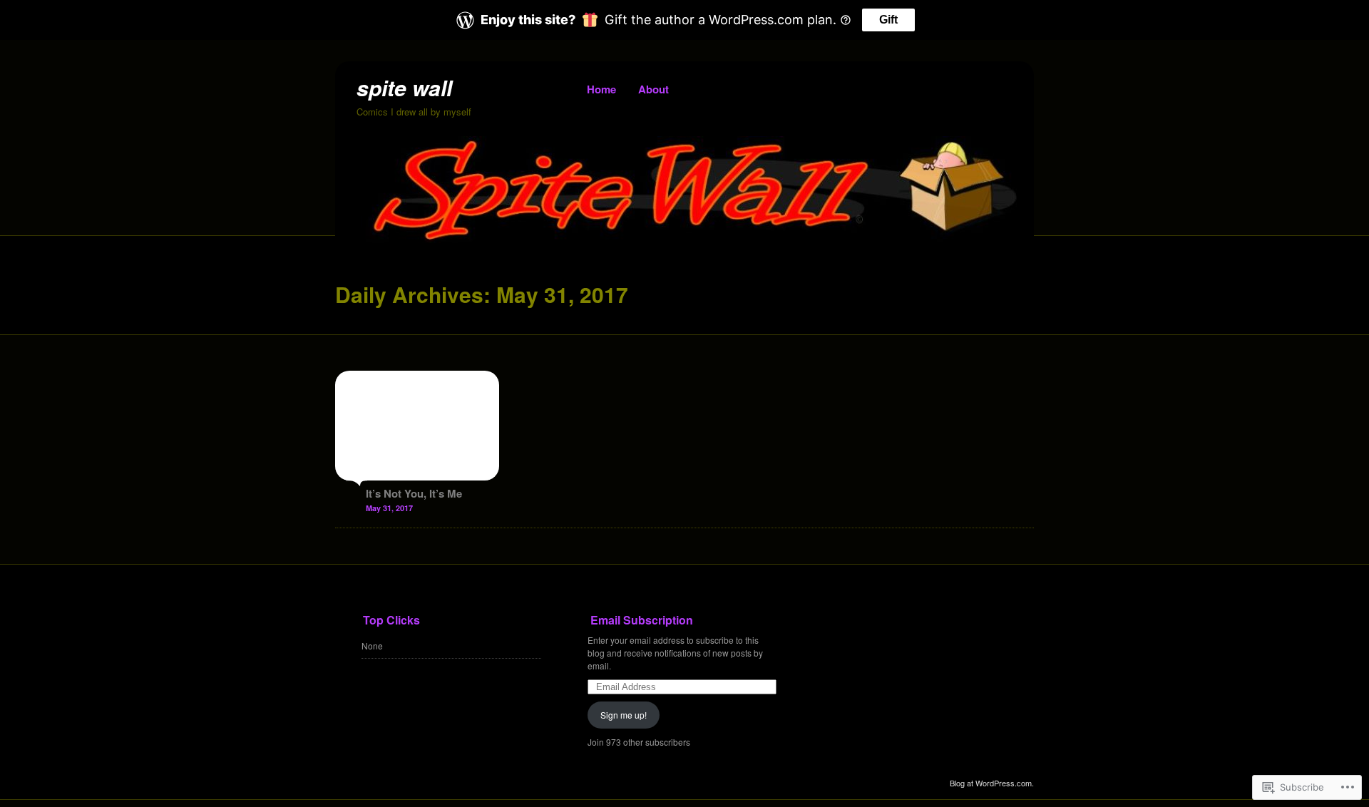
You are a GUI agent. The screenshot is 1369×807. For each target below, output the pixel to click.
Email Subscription (641, 620)
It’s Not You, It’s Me (414, 493)
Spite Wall (404, 87)
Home (601, 89)
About (653, 89)
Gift (888, 20)
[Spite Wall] (684, 239)
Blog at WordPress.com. (992, 782)
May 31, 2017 (389, 508)
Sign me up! (623, 715)
